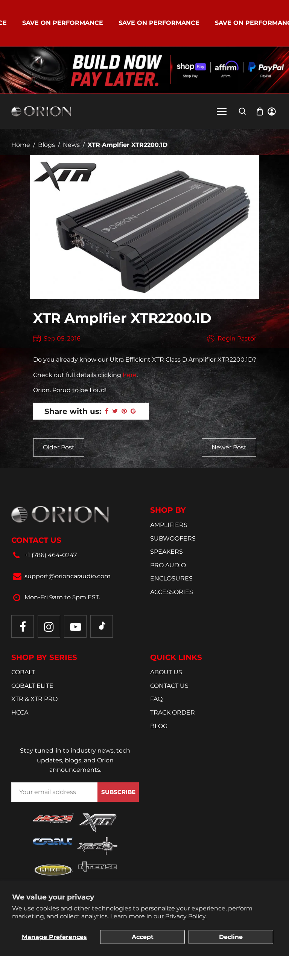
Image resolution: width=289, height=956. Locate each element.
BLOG (158, 726)
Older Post (59, 447)
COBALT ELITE (32, 685)
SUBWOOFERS (173, 538)
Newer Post (228, 447)
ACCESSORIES (171, 592)
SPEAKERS (166, 551)
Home (20, 144)
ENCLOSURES (171, 578)
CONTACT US (169, 685)
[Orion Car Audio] (41, 111)
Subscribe (118, 792)
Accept (143, 937)
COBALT (23, 672)
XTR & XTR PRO (34, 698)
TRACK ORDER (172, 712)
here (130, 375)
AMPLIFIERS (168, 524)
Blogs (46, 144)
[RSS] (101, 626)
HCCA (19, 712)
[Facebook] (22, 626)
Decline (231, 937)
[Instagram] (49, 626)
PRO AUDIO (168, 565)
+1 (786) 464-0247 (50, 555)
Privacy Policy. (186, 916)
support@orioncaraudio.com (67, 576)
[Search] (242, 111)
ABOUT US (166, 672)
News (71, 144)
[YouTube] (75, 626)
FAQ (156, 698)
